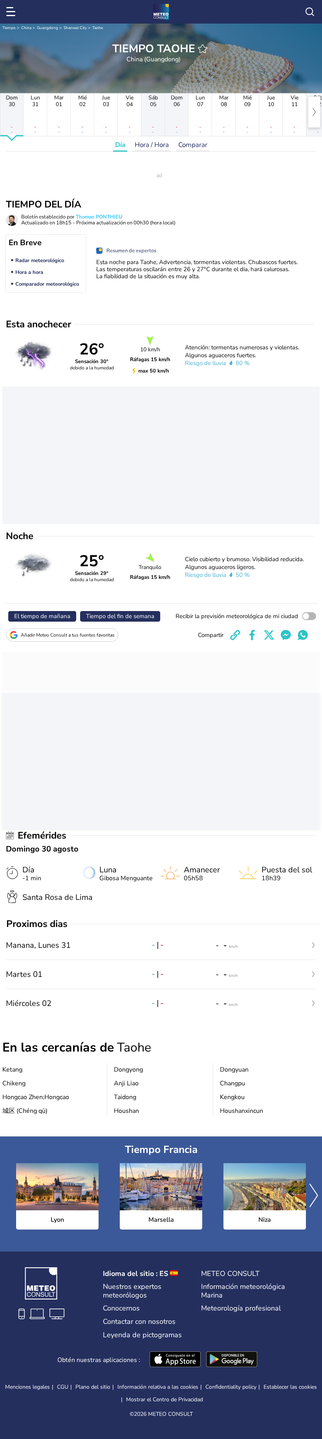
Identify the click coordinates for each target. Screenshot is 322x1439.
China (26, 28)
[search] (310, 12)
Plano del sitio (92, 1387)
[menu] (12, 12)
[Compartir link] (235, 635)
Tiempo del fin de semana (120, 616)
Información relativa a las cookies (157, 1387)
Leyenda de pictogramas (142, 1335)
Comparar (192, 144)
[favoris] (202, 48)
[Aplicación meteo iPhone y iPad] (175, 1360)
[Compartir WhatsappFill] (303, 635)
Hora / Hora (152, 144)
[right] (314, 112)
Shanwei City (75, 28)
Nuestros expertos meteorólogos (132, 1291)
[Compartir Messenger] (286, 635)
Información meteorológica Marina (243, 1291)
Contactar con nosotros (139, 1321)
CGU (62, 1387)
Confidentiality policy (230, 1387)
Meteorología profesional (241, 1308)
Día (120, 144)
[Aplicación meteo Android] (231, 1360)
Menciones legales (27, 1387)
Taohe (97, 28)
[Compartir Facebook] (252, 635)
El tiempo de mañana (42, 616)
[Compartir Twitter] (269, 635)
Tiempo (9, 28)
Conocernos (121, 1308)
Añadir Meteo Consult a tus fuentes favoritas (68, 635)
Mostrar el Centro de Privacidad (164, 1400)
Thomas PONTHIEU (99, 216)
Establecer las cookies (290, 1387)
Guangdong (47, 28)
